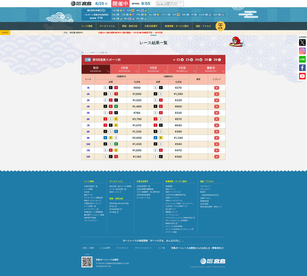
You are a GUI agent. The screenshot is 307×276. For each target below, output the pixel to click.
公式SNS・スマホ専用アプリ (177, 206)
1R (88, 88)
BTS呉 (111, 206)
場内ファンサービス (173, 192)
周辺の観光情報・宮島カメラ (211, 207)
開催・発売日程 (129, 26)
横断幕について (171, 212)
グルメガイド (205, 189)
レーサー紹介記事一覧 (117, 189)
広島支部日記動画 (143, 195)
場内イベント (171, 189)
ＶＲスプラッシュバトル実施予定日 (179, 218)
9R (88, 138)
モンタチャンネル (143, 198)
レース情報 (87, 26)
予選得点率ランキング (92, 203)
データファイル (107, 26)
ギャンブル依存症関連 (174, 226)
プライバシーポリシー (143, 248)
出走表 (86, 192)
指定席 (202, 192)
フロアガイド (205, 186)
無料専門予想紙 (90, 218)
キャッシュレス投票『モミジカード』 (180, 203)
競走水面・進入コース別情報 (120, 186)
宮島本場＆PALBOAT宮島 (119, 203)
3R (88, 100)
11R (88, 150)
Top (83, 52)
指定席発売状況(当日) (210, 195)
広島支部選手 (151, 26)
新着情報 (169, 186)
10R (88, 144)
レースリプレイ (90, 209)
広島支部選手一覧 (143, 186)
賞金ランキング (115, 192)
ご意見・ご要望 (88, 248)
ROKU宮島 (204, 204)
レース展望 (88, 189)
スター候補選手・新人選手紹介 (148, 192)
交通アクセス (205, 198)
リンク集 (161, 248)
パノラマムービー (172, 215)
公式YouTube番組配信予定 (176, 195)
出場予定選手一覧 (91, 186)
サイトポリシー (122, 248)
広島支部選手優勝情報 (145, 189)
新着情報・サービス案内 (177, 26)
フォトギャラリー (91, 220)
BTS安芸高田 (114, 209)
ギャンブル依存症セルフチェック (178, 229)
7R (88, 125)
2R (88, 94)
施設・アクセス (203, 26)
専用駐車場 (204, 201)
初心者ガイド (171, 209)
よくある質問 (105, 248)
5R (88, 113)
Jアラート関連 (171, 232)
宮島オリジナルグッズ (174, 200)
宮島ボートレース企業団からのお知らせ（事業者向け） (198, 248)
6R (88, 119)
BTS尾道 (112, 212)
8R (88, 131)
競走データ (88, 195)
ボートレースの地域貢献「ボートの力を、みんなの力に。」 (153, 240)
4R (88, 106)
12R (88, 156)
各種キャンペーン (172, 198)
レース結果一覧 (90, 206)
